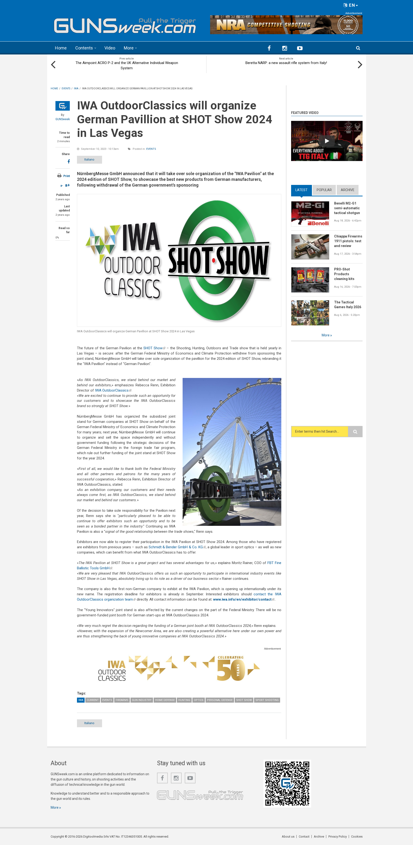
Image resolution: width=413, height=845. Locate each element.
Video (109, 47)
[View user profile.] (62, 106)
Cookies (357, 836)
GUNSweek (62, 119)
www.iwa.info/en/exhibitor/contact (243, 599)
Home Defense (165, 700)
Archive (347, 190)
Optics (198, 700)
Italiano (89, 159)
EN (351, 5)
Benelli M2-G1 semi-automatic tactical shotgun (347, 208)
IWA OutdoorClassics (113, 390)
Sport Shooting (267, 700)
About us (288, 836)
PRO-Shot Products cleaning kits (344, 274)
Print (66, 176)
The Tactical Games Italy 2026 (347, 304)
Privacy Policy (337, 836)
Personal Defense (220, 700)
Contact (304, 836)
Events (151, 149)
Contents (84, 47)
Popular (324, 190)
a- (61, 185)
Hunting (184, 700)
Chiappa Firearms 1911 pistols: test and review (348, 241)
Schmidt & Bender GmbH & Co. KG (177, 547)
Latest (303, 190)
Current (93, 700)
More (129, 47)
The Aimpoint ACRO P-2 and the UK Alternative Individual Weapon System (127, 65)
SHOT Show (154, 348)
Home (61, 47)
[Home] (125, 24)
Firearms (122, 700)
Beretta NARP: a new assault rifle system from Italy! (286, 63)
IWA (80, 700)
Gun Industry (142, 700)
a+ (67, 185)
